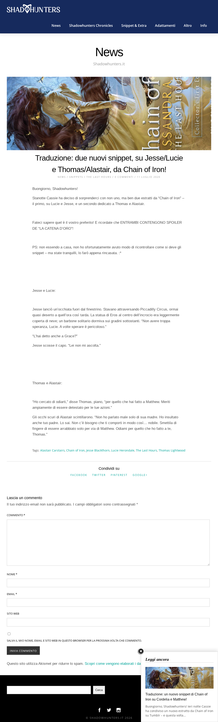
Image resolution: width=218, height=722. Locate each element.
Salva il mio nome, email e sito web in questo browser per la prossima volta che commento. (74, 640)
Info (203, 25)
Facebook (78, 475)
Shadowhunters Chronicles (91, 25)
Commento (16, 515)
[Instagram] (118, 711)
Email (12, 594)
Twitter (99, 475)
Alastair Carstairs (52, 450)
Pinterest (119, 475)
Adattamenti (165, 25)
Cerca (99, 690)
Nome (12, 574)
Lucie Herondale (122, 450)
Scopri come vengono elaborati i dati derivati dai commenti (131, 664)
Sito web (13, 613)
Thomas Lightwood (172, 450)
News (56, 25)
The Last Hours (98, 176)
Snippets (76, 176)
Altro (188, 25)
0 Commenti (124, 176)
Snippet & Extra (133, 25)
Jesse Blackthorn (98, 450)
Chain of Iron (75, 450)
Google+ (140, 475)
